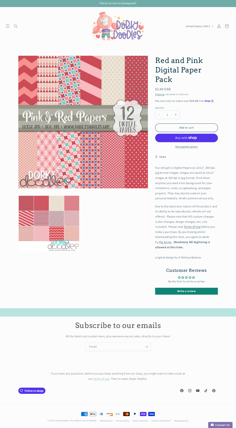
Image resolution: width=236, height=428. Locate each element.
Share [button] (162, 156)
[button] (8, 26)
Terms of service (140, 420)
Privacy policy (122, 420)
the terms (165, 242)
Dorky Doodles (62, 420)
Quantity (159, 107)
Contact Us (222, 425)
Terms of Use (192, 226)
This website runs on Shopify (83, 420)
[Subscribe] (146, 346)
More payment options (186, 146)
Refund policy (106, 420)
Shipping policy (181, 420)
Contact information (161, 420)
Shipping (159, 94)
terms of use (101, 378)
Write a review (186, 291)
